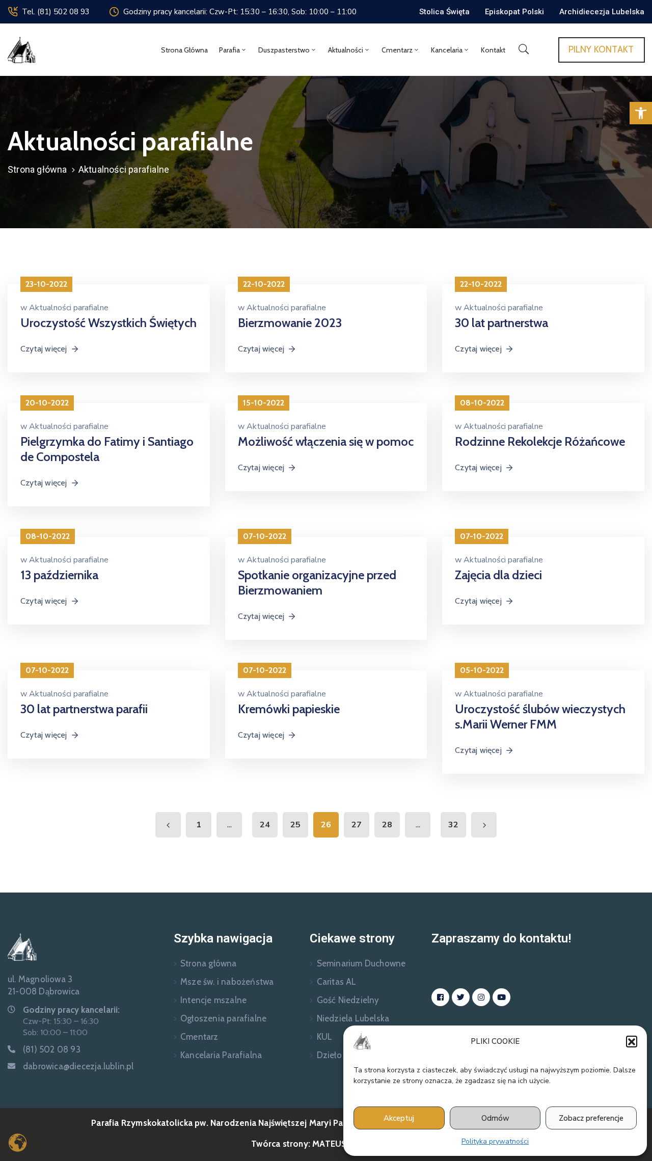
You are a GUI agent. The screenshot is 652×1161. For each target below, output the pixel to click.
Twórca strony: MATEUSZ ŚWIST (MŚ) (326, 1144)
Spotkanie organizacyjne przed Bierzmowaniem (317, 583)
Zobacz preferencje (591, 1118)
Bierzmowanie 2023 (290, 322)
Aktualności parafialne (68, 307)
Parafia (229, 50)
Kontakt (493, 50)
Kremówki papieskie (289, 708)
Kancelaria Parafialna (221, 1055)
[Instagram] (481, 997)
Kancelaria (447, 50)
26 (326, 824)
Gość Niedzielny (348, 1000)
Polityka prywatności (495, 1141)
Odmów (495, 1118)
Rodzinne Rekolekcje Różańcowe (540, 441)
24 (265, 824)
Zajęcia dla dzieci (498, 575)
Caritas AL (337, 982)
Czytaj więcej (43, 349)
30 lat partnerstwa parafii (84, 708)
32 (453, 824)
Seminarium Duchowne (361, 963)
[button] (641, 113)
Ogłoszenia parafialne (223, 1018)
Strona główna (184, 50)
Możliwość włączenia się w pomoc (326, 441)
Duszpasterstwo (284, 50)
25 (295, 824)
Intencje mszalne (213, 1000)
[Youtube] (501, 997)
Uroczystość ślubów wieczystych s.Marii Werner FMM (540, 716)
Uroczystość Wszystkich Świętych (108, 322)
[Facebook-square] (440, 997)
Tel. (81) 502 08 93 (56, 12)
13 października (59, 575)
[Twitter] (461, 997)
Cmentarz (397, 50)
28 (387, 824)
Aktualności (345, 50)
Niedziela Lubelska (353, 1018)
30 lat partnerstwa (501, 322)
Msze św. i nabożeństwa (227, 982)
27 (356, 824)
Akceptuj (399, 1118)
